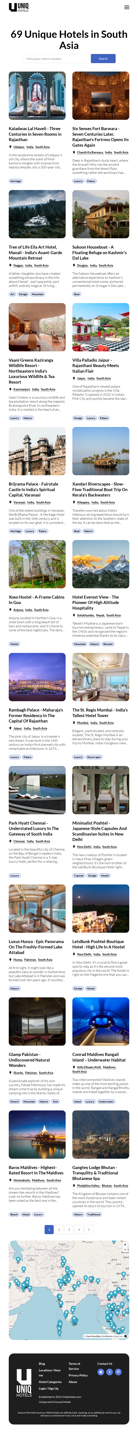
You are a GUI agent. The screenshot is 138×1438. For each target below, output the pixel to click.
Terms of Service (74, 1366)
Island (77, 1101)
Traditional (93, 1214)
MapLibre (118, 1336)
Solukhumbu (85, 615)
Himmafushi (21, 1180)
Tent (55, 1101)
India (29, 147)
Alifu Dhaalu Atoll (89, 1067)
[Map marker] (122, 1329)
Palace (91, 181)
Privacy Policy (78, 1375)
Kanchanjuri (21, 389)
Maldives (109, 1067)
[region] (69, 1290)
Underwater (106, 1101)
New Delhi (84, 847)
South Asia (42, 147)
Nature (28, 418)
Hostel (14, 644)
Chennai (19, 841)
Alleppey (83, 502)
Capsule (79, 875)
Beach (14, 1214)
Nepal (100, 615)
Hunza (17, 959)
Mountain (37, 294)
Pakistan (30, 959)
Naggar (18, 265)
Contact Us (104, 1363)
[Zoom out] (125, 1249)
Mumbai (82, 722)
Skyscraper (94, 757)
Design (23, 294)
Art (12, 294)
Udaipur (18, 147)
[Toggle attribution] (126, 1336)
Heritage (15, 181)
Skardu (18, 1072)
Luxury (78, 181)
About (73, 1382)
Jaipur (81, 378)
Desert (14, 1101)
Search (103, 58)
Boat (77, 294)
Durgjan (82, 265)
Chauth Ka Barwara (90, 152)
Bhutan (107, 1185)
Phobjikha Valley (88, 1185)
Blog (42, 1363)
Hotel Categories (50, 1382)
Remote (108, 644)
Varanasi (19, 502)
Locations (45, 1370)
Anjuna (18, 610)
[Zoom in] (125, 1244)
